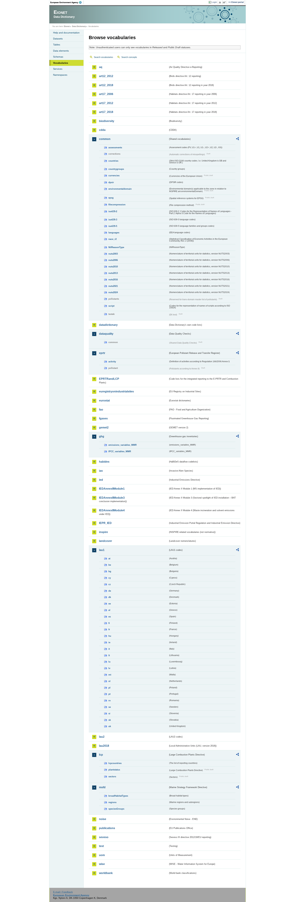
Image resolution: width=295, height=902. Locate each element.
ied (101, 479)
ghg (101, 436)
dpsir (111, 182)
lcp (101, 754)
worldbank (106, 873)
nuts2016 (113, 279)
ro (109, 700)
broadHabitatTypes (118, 796)
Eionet (67, 26)
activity (112, 361)
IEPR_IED (105, 523)
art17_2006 (106, 94)
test (101, 846)
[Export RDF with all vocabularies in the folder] (237, 139)
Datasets (58, 38)
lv (109, 668)
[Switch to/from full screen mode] (225, 2)
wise (102, 864)
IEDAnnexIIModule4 (112, 510)
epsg (111, 197)
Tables (56, 44)
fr (109, 629)
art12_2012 (106, 76)
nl (109, 681)
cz (109, 584)
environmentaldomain (120, 189)
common (104, 139)
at (109, 558)
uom (102, 855)
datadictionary (108, 324)
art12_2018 (106, 85)
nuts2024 (113, 292)
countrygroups (116, 169)
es (109, 616)
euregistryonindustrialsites (116, 391)
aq (100, 67)
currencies (114, 175)
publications (107, 828)
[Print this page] (220, 2)
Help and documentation (66, 32)
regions (112, 802)
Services (57, 68)
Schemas (58, 56)
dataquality (106, 333)
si (109, 713)
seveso (103, 837)
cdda (102, 129)
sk (109, 720)
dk (109, 597)
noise (102, 819)
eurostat (104, 400)
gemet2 (104, 427)
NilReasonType (116, 247)
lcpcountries (115, 763)
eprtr (102, 353)
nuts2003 (113, 253)
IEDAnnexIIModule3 (112, 497)
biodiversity (106, 121)
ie (109, 642)
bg (109, 571)
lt (109, 655)
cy (109, 578)
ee (109, 603)
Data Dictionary (79, 26)
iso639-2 (112, 211)
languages (113, 232)
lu (109, 661)
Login (214, 2)
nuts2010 (113, 266)
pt (109, 694)
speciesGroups (116, 809)
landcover (105, 540)
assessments (115, 147)
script (111, 306)
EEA (67, 2)
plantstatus (114, 769)
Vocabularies (60, 63)
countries (113, 161)
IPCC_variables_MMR (119, 451)
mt (109, 674)
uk (109, 726)
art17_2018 (106, 112)
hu (109, 636)
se (109, 707)
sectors (112, 776)
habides (104, 461)
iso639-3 (112, 219)
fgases (103, 418)
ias (101, 470)
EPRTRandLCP (109, 378)
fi (109, 623)
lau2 (101, 736)
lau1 (101, 550)
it (109, 649)
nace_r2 (112, 239)
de (109, 591)
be (109, 565)
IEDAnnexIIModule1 (112, 488)
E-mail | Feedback (63, 892)
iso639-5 (112, 226)
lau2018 (104, 745)
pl (109, 687)
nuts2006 (113, 260)
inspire (103, 532)
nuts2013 (113, 273)
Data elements (61, 50)
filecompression (116, 204)
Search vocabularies (103, 57)
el (109, 610)
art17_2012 (106, 103)
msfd (102, 787)
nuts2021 (113, 286)
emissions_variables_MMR (122, 445)
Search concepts (129, 57)
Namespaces (60, 74)
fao (101, 409)
